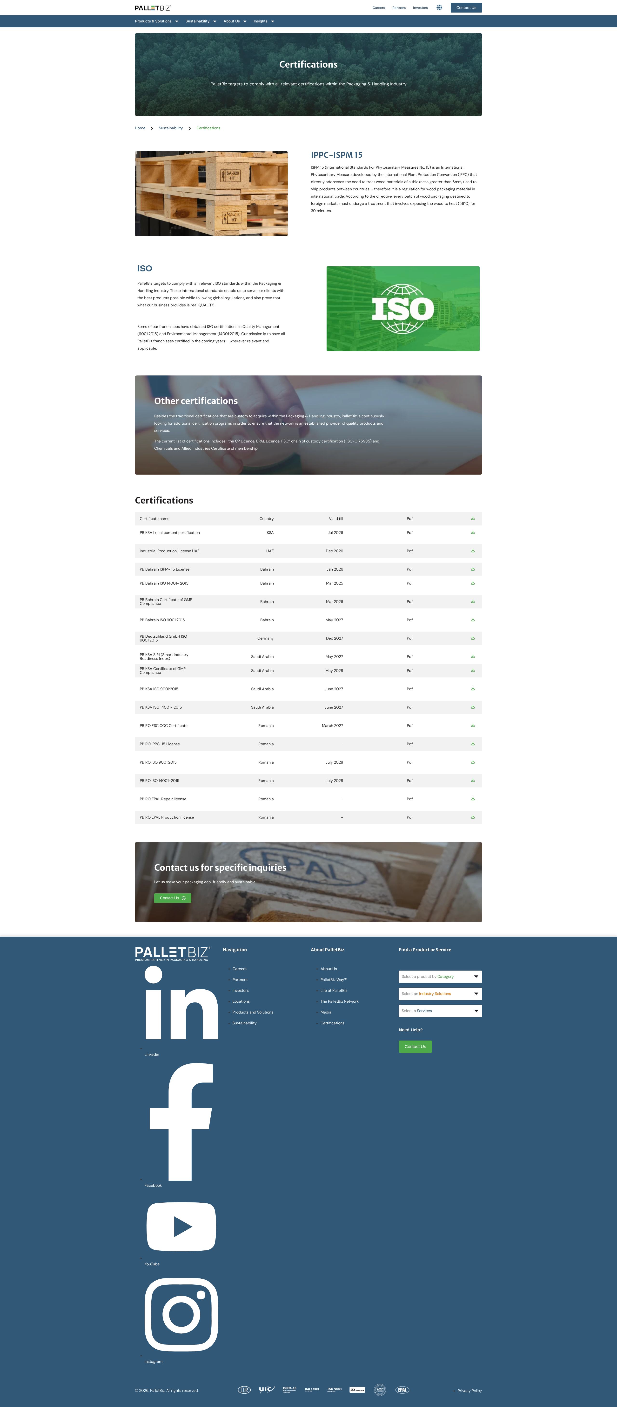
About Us (232, 21)
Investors (420, 8)
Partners (399, 8)
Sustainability (198, 21)
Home (140, 128)
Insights (261, 21)
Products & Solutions (153, 21)
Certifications (208, 128)
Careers (379, 8)
